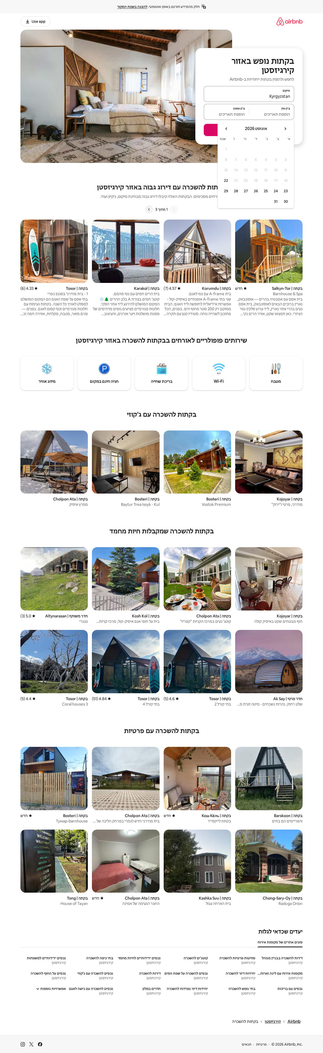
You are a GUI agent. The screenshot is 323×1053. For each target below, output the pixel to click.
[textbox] (271, 114)
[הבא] (149, 209)
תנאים (246, 1044)
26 (256, 191)
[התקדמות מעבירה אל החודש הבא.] (226, 128)
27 (246, 191)
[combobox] (249, 96)
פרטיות (261, 1044)
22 (226, 180)
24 (276, 191)
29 (226, 191)
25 (266, 191)
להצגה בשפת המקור (132, 6)
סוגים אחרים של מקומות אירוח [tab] (280, 942)
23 (286, 191)
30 (286, 201)
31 (276, 201)
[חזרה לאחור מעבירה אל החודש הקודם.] (285, 128)
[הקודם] (174, 209)
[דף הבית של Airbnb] (290, 21)
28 (236, 191)
